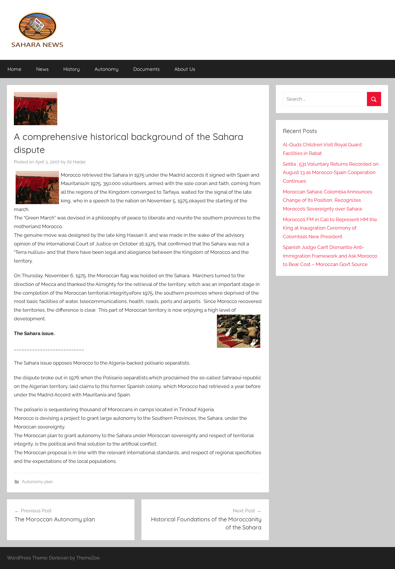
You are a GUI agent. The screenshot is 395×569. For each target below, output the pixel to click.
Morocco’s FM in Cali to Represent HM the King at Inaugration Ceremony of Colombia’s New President (330, 228)
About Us (184, 69)
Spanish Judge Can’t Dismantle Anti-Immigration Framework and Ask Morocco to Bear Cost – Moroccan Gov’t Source (330, 255)
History (71, 69)
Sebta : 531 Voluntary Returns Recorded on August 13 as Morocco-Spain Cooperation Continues (331, 172)
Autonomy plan (37, 481)
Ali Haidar (76, 162)
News (42, 69)
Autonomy (107, 69)
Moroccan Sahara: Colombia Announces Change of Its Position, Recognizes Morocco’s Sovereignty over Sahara (327, 200)
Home (14, 69)
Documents (146, 69)
